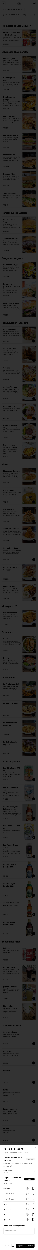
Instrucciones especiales (14, 1225)
